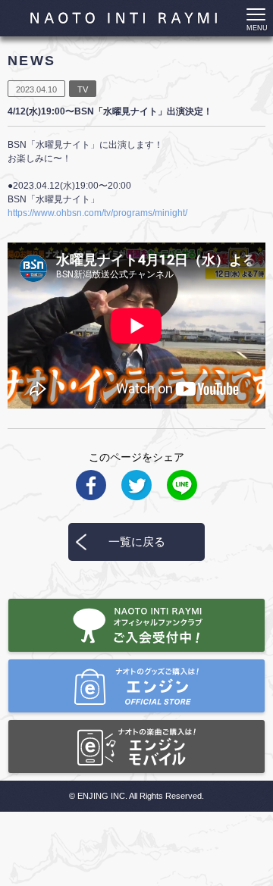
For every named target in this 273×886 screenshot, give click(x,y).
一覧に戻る (136, 541)
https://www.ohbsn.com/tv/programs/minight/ (97, 213)
